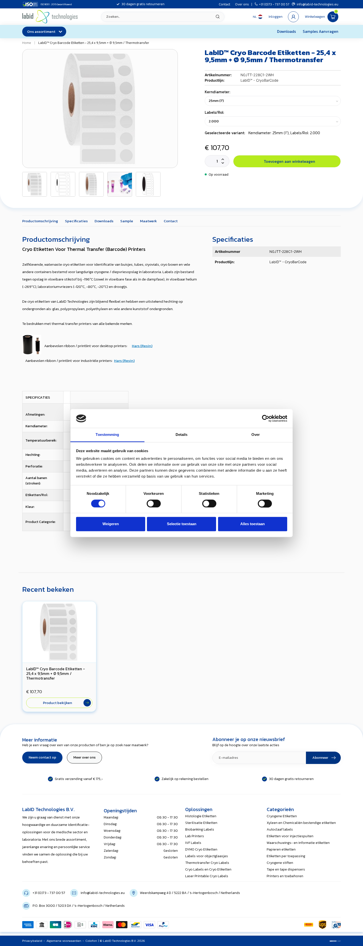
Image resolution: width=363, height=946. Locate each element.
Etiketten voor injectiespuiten (290, 836)
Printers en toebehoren (285, 876)
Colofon (91, 940)
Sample (126, 221)
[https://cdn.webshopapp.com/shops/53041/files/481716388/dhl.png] (308, 924)
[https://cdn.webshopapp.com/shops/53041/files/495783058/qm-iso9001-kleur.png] (336, 924)
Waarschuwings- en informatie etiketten (298, 842)
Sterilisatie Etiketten (201, 822)
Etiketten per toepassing (286, 856)
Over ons (242, 4)
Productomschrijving (40, 221)
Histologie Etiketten (200, 816)
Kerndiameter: (217, 92)
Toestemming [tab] (107, 435)
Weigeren (110, 524)
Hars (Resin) (142, 346)
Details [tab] (182, 435)
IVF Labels (193, 842)
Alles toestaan (252, 524)
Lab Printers (194, 836)
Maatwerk (148, 221)
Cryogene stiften (280, 862)
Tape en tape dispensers (286, 869)
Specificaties (76, 221)
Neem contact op (42, 757)
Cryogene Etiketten (282, 816)
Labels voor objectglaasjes (206, 856)
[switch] (154, 503)
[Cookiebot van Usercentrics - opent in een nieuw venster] (265, 418)
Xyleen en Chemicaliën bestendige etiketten (301, 822)
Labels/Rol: (214, 112)
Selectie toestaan (181, 524)
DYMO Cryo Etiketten (201, 849)
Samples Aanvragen (320, 31)
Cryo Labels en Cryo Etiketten (208, 869)
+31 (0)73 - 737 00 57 (274, 4)
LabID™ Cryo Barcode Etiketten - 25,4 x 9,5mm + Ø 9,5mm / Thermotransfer (93, 42)
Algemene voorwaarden (63, 940)
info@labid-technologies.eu (317, 4)
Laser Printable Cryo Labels (206, 876)
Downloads (286, 31)
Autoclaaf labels (280, 829)
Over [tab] (255, 435)
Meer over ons (84, 757)
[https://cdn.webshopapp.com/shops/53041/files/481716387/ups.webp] (322, 924)
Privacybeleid (32, 940)
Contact (224, 4)
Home (26, 42)
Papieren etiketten (281, 849)
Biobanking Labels (199, 829)
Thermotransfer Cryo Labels (207, 862)
